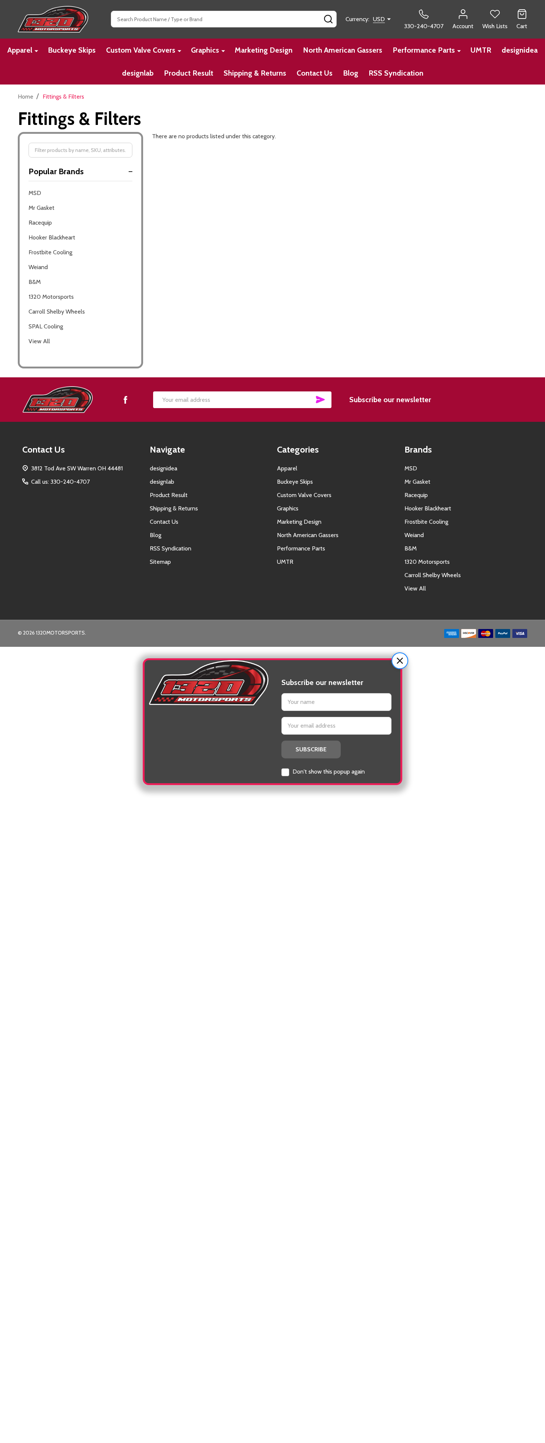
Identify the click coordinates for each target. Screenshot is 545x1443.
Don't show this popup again (329, 771)
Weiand (38, 267)
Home (25, 96)
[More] (36, 50)
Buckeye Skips (72, 50)
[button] (400, 660)
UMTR (480, 50)
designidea (520, 50)
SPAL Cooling (46, 326)
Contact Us (315, 73)
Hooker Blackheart (52, 237)
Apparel (19, 50)
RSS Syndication (396, 73)
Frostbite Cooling (50, 252)
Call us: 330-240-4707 (60, 481)
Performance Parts (424, 50)
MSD (35, 192)
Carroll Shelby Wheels (57, 311)
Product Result (188, 73)
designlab (137, 73)
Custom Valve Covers (140, 50)
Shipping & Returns (255, 73)
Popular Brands (56, 171)
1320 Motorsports (51, 296)
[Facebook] (125, 399)
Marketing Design (264, 50)
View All (39, 341)
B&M (35, 281)
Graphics (205, 50)
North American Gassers (342, 50)
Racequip (40, 222)
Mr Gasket (41, 207)
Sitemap (160, 561)
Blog (350, 73)
